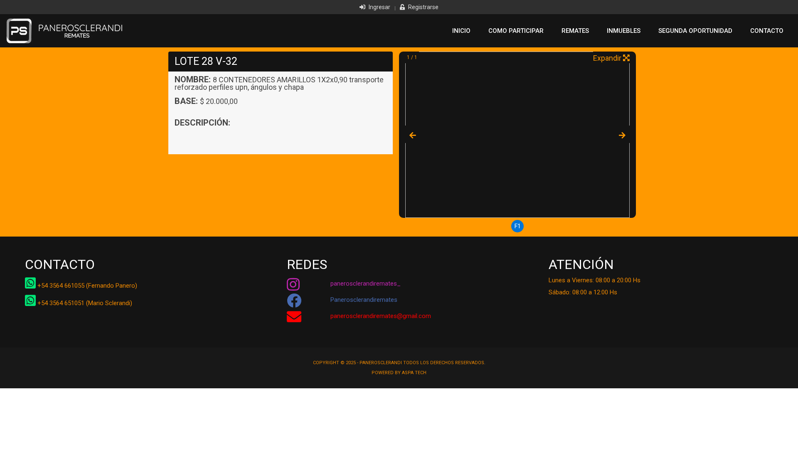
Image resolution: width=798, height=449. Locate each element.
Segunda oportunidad (695, 31)
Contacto (766, 31)
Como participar (516, 31)
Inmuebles (623, 31)
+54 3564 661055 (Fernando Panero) (86, 285)
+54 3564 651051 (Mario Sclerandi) (84, 303)
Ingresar (378, 7)
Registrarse (422, 7)
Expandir (608, 58)
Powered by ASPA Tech (399, 372)
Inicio (461, 31)
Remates (575, 31)
